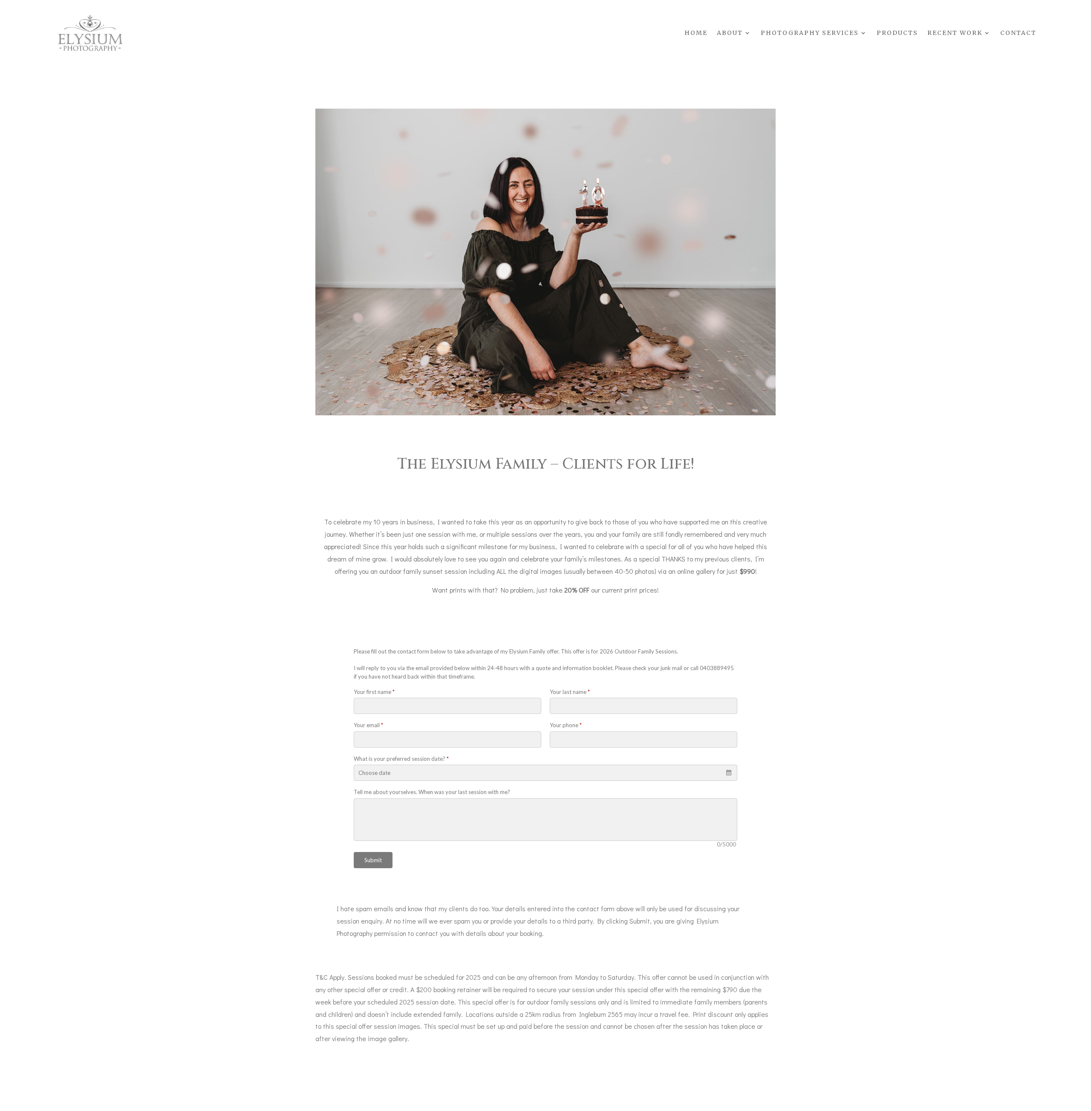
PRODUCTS (897, 33)
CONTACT (1018, 33)
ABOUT (730, 33)
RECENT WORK (954, 33)
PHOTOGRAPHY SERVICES (810, 33)
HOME (695, 33)
